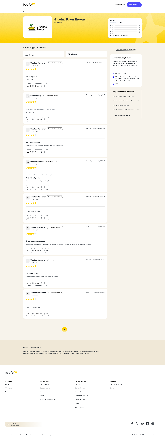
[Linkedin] (147, 424)
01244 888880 (120, 73)
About (7, 384)
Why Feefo (8, 388)
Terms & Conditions (11, 435)
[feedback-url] (31, 69)
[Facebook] (131, 424)
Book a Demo (79, 407)
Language (14, 423)
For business (133, 5)
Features (77, 384)
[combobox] (43, 54)
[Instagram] (152, 424)
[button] (43, 54)
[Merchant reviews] (37, 27)
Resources (8, 392)
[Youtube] (142, 424)
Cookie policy (46, 435)
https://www (58, 22)
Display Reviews (80, 392)
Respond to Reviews (81, 395)
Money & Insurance (34, 11)
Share (37, 86)
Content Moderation (116, 384)
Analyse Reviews (80, 399)
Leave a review (44, 384)
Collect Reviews (80, 388)
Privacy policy (24, 435)
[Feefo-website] (29, 4)
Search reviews (120, 5)
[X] (137, 424)
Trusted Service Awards (47, 392)
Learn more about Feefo (121, 115)
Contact (112, 388)
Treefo (42, 395)
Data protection (35, 435)
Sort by (27, 53)
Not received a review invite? (126, 49)
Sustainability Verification (48, 399)
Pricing (77, 403)
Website (118, 84)
